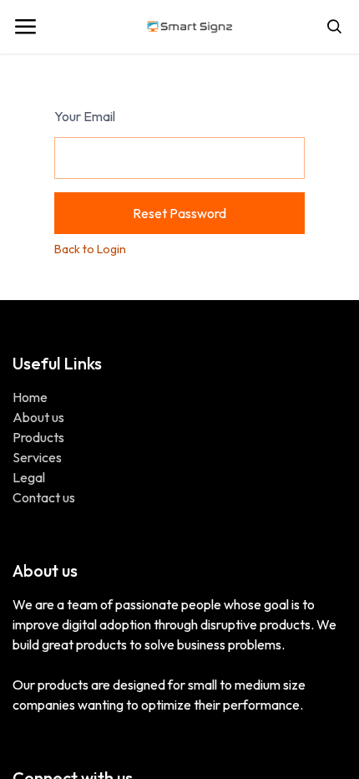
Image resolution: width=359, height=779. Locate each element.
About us (38, 417)
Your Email (84, 116)
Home (30, 397)
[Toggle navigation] (25, 26)
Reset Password (179, 213)
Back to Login (90, 249)
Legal (29, 477)
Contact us (44, 497)
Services (37, 457)
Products (38, 437)
